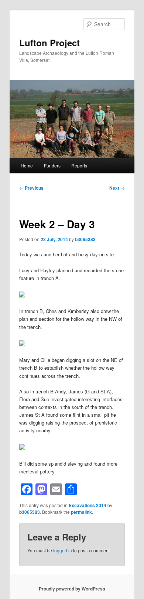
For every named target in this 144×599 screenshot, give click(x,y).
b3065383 (85, 239)
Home (27, 165)
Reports (79, 165)
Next (117, 187)
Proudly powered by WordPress (72, 588)
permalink (81, 512)
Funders (52, 165)
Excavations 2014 (87, 505)
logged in (62, 550)
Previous (31, 187)
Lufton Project (49, 42)
